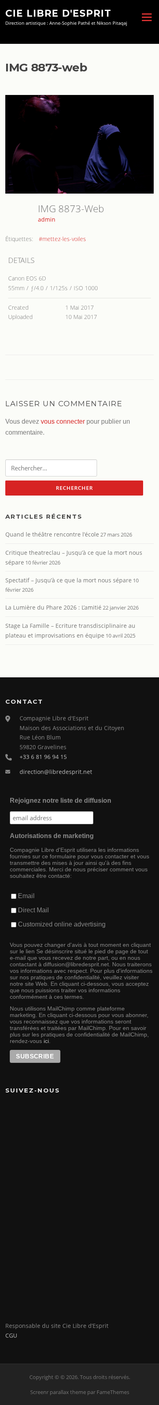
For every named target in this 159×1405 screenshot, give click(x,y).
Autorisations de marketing (52, 835)
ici (46, 1041)
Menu (146, 17)
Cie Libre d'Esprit (58, 13)
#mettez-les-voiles (62, 239)
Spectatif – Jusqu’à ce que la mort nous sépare (68, 580)
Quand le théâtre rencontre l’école (52, 534)
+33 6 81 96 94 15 (43, 757)
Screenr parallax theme (58, 1392)
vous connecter (63, 421)
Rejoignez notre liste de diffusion (60, 800)
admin (46, 219)
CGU (11, 1335)
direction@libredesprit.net (56, 772)
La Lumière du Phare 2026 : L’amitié (53, 607)
